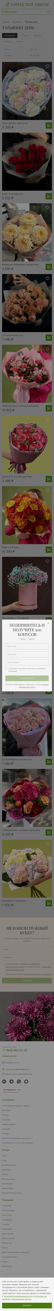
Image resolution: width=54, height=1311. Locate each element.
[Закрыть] (48, 623)
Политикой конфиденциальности (18, 1296)
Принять (27, 1305)
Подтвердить (27, 678)
